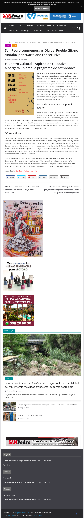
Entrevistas (37, 31)
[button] (23, 25)
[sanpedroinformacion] (5, 28)
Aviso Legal (7, 478)
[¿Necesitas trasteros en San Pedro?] (9, 416)
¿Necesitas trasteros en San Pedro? (30, 415)
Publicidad (6, 465)
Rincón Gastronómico (56, 31)
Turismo (60, 26)
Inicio (11, 26)
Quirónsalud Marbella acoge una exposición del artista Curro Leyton (27, 461)
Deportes (40, 26)
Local (19, 26)
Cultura (50, 26)
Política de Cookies (9, 495)
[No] (81, 6)
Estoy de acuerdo (42, 8)
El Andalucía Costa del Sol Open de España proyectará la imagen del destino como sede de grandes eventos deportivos (61, 190)
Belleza (12, 31)
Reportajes (25, 31)
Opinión (30, 26)
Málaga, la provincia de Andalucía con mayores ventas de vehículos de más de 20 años (47, 405)
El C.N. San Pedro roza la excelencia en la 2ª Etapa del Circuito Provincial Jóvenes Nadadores (22, 190)
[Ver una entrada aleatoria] (78, 28)
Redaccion (24, 59)
